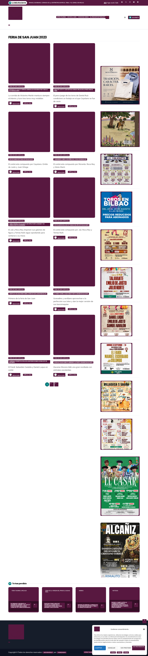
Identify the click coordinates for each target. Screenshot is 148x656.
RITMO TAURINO (61, 17)
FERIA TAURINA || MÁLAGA (19, 590)
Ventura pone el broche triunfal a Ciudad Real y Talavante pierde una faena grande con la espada (53, 605)
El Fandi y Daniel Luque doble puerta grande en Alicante (71, 294)
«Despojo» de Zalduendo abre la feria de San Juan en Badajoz (27, 294)
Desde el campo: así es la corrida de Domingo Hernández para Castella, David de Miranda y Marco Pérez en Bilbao (120, 605)
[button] (144, 629)
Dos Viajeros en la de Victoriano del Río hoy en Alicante (71, 225)
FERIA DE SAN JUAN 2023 (16, 86)
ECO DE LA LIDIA (72, 17)
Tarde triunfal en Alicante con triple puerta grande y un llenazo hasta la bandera (26, 224)
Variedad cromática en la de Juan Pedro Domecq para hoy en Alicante (28, 361)
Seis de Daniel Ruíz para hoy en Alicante (21, 159)
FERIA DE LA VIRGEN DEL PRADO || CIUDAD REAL (57, 591)
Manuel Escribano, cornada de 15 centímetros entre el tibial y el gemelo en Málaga (88, 606)
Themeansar (62, 652)
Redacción (16, 104)
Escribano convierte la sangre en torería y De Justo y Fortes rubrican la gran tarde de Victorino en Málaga (20, 605)
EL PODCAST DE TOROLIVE (97, 17)
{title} (113, 652)
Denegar (111, 648)
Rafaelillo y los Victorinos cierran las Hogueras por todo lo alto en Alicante (28, 90)
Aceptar (98, 648)
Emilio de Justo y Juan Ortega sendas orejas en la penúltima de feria (73, 90)
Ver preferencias (126, 648)
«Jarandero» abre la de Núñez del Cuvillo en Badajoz (70, 159)
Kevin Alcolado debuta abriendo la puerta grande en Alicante (73, 362)
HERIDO (81, 590)
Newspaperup (48, 652)
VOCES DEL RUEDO (83, 17)
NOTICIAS (115, 590)
